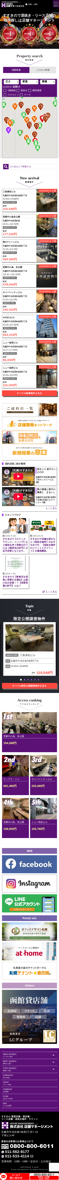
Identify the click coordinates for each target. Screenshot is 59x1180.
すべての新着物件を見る (29, 393)
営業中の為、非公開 (13, 736)
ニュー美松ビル (40, 822)
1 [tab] (21, 679)
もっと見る (51, 508)
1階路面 (12, 90)
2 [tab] (24, 679)
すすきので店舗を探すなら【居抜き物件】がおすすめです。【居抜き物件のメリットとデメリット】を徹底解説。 (42, 545)
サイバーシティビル (42, 779)
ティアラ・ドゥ (11, 779)
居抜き (24, 90)
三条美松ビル (27, 655)
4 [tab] (31, 679)
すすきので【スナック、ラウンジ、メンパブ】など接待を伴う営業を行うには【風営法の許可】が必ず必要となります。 (15, 545)
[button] (20, 133)
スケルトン (13, 95)
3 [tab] (28, 679)
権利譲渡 (37, 90)
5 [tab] (35, 679)
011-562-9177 (17, 1152)
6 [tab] (38, 679)
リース (27, 95)
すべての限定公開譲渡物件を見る (29, 686)
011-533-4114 (17, 1156)
